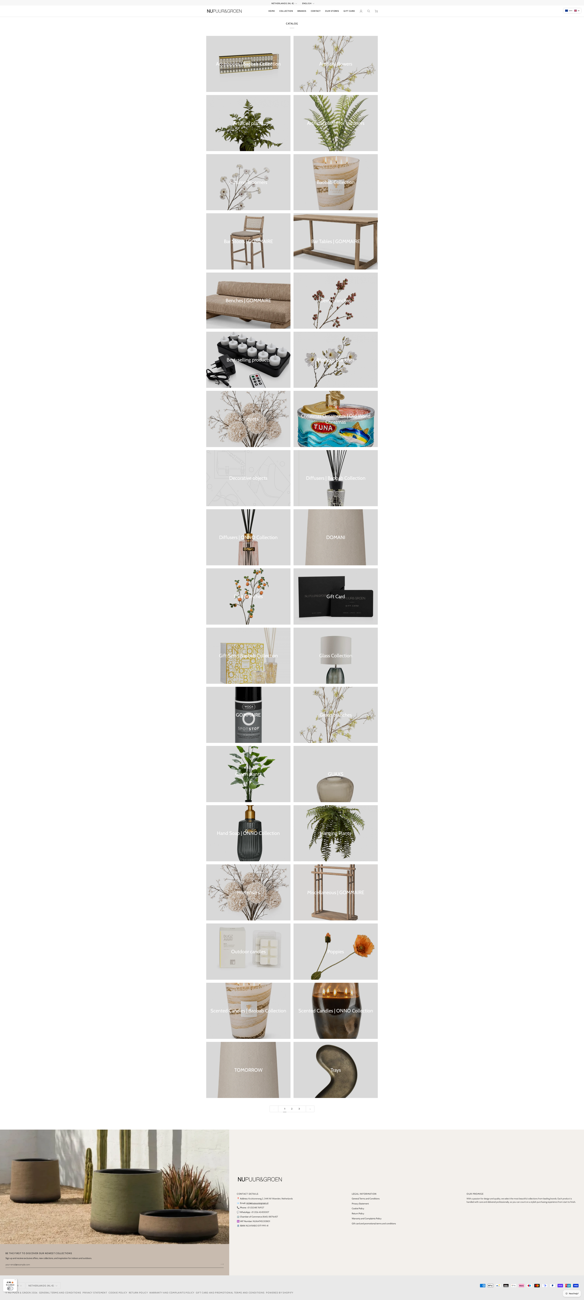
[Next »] (310, 1109)
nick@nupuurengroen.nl (257, 1203)
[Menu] (15, 1280)
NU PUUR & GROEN (19, 1292)
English (306, 3)
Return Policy (358, 1213)
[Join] (221, 1264)
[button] (286, 11)
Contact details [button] (247, 1194)
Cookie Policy (358, 1208)
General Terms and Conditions (366, 1198)
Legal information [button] (364, 1194)
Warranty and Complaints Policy (366, 1218)
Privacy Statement (360, 1203)
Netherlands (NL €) (282, 3)
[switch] (10, 1288)
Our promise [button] (475, 1194)
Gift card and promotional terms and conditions (374, 1223)
